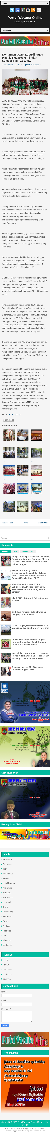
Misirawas (7, 888)
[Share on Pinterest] (19, 414)
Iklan (5, 869)
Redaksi (6, 926)
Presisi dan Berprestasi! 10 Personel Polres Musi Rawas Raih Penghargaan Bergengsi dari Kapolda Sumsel (30, 655)
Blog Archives (27, 551)
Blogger (25, 1125)
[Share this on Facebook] (9, 414)
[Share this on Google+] (16, 414)
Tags (15, 551)
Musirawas (8, 897)
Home (25, 523)
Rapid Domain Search (37, 1131)
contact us (7, 945)
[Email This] (4, 420)
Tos (4, 935)
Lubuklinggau (9, 883)
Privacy (6, 921)
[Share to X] (10, 420)
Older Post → (44, 523)
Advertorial (7, 859)
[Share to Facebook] (12, 420)
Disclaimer (7, 864)
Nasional (7, 902)
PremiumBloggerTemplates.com (16, 1131)
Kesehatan (8, 874)
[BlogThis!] (7, 420)
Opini (5, 907)
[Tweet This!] (12, 414)
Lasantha (40, 1129)
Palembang (8, 912)
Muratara (7, 893)
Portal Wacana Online (25, 17)
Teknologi (7, 931)
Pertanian (7, 916)
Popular (5, 551)
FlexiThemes (17, 1129)
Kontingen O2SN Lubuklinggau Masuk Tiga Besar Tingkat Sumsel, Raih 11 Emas (22, 57)
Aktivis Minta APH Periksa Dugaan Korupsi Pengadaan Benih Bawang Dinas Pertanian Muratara (29, 642)
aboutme (7, 940)
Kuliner (6, 878)
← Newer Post (6, 523)
